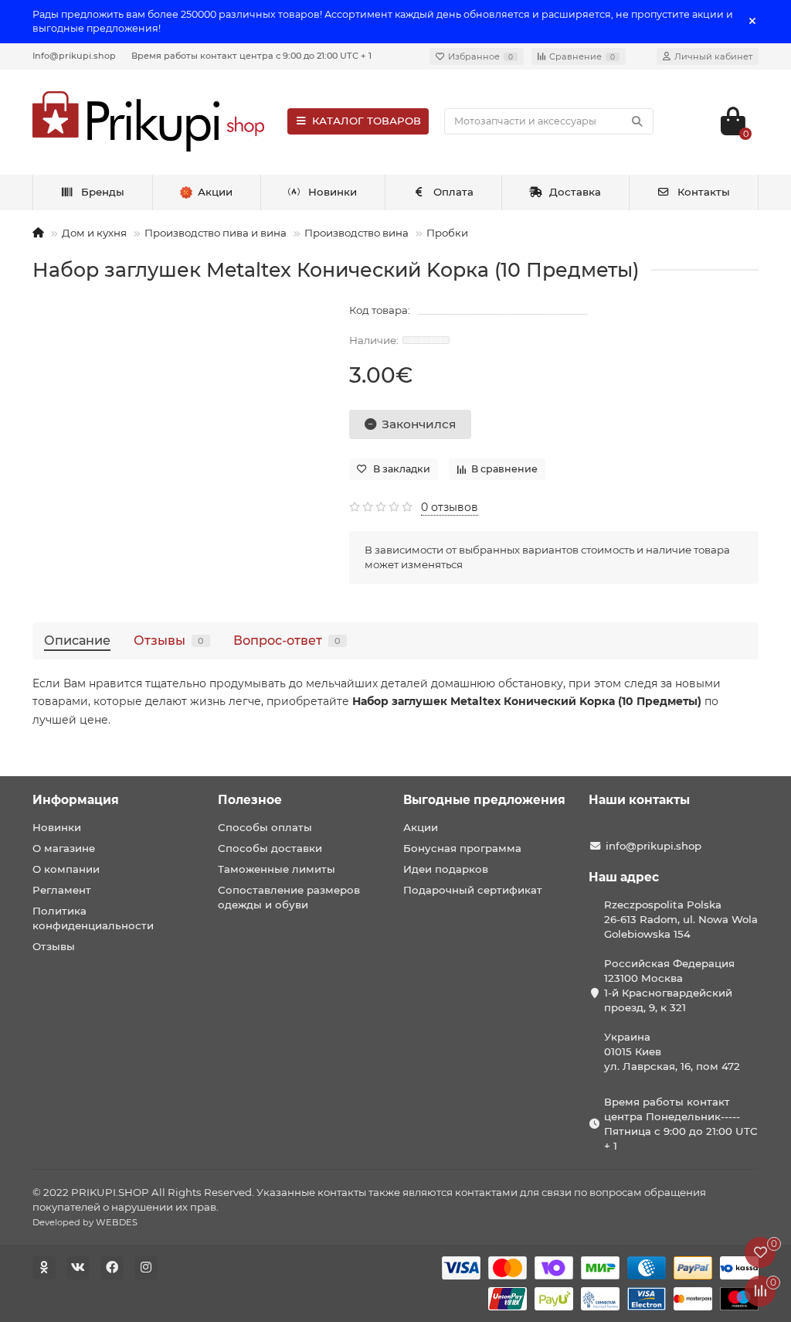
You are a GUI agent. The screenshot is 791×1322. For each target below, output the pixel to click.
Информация (75, 799)
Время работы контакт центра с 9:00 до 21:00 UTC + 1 (251, 55)
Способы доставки (270, 848)
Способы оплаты (265, 827)
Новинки (332, 192)
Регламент (61, 890)
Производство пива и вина (215, 233)
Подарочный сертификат (472, 890)
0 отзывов (449, 507)
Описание (77, 640)
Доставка (575, 192)
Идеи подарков (445, 869)
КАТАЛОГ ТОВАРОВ (366, 120)
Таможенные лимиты (276, 869)
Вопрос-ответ (287, 640)
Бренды (102, 192)
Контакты (703, 192)
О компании (66, 869)
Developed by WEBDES (84, 1222)
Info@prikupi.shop (74, 55)
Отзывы (169, 640)
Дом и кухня (94, 233)
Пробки (447, 233)
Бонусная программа (462, 848)
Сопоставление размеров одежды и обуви (289, 897)
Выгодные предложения (484, 799)
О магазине (63, 848)
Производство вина (356, 233)
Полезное (250, 799)
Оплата (453, 192)
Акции (420, 827)
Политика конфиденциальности (93, 918)
